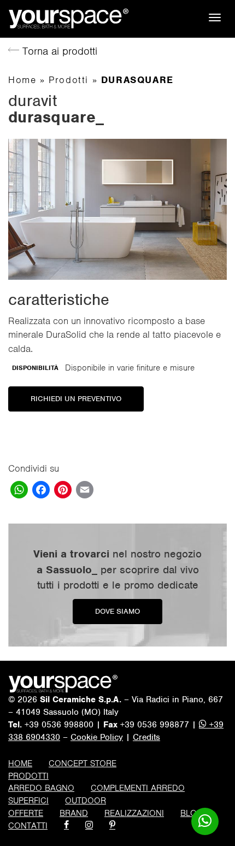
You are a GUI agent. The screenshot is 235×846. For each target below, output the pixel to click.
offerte (25, 813)
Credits (146, 737)
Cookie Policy (96, 737)
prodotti (28, 776)
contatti (28, 825)
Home (22, 80)
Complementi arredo (138, 788)
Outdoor (85, 800)
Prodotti (69, 80)
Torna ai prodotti (58, 51)
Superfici (28, 800)
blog (191, 813)
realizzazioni (134, 813)
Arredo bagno (41, 788)
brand (74, 813)
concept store (82, 763)
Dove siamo (117, 611)
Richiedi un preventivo (76, 398)
